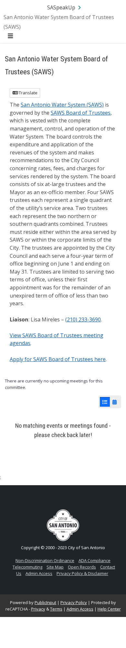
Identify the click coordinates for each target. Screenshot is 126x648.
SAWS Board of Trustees (80, 112)
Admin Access (39, 573)
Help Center (109, 609)
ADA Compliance (94, 560)
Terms (56, 609)
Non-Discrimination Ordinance (45, 560)
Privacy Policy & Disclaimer (82, 573)
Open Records (82, 567)
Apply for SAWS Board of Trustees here (58, 359)
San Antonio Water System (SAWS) (62, 104)
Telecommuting (27, 567)
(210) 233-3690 (83, 319)
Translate (27, 93)
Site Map (55, 567)
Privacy (38, 609)
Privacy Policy (73, 602)
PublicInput (45, 602)
